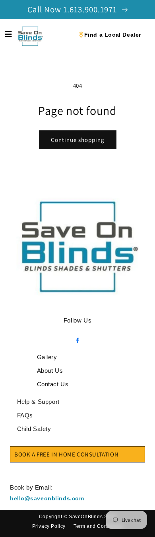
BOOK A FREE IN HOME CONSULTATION (66, 454)
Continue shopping (78, 140)
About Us (50, 370)
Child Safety (34, 428)
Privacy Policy (49, 526)
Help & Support (38, 401)
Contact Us (53, 384)
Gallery (47, 357)
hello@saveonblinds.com (47, 498)
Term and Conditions (98, 526)
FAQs (25, 415)
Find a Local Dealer (112, 34)
